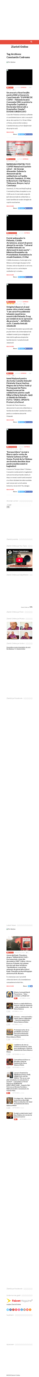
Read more (10, 132)
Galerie (11, 87)
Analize (11, 952)
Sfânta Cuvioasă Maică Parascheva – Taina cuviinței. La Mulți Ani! (22, 994)
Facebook (29, 134)
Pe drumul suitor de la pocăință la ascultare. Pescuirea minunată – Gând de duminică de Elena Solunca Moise (17, 1033)
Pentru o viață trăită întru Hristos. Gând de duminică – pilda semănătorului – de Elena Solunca (23, 1006)
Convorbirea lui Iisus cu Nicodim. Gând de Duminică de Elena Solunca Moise (22, 1062)
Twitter (22, 134)
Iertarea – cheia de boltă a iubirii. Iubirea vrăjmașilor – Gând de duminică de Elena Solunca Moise (23, 1019)
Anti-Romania (12, 233)
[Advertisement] (19, 19)
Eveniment (12, 159)
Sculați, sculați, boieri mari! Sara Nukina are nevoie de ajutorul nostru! (23, 1115)
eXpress (23, 87)
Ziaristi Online (19, 46)
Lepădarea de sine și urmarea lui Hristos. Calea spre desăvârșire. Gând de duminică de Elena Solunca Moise (19, 1048)
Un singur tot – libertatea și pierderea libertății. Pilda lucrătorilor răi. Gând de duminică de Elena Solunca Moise (19, 1101)
